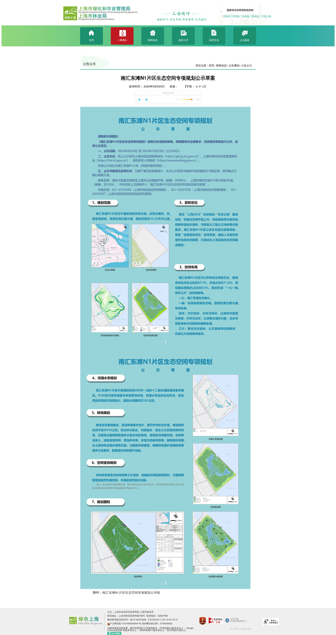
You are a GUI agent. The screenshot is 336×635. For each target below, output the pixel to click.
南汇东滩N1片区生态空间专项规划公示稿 (131, 592)
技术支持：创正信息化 (240, 628)
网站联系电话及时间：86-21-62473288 (127, 619)
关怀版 (236, 16)
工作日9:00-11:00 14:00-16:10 (163, 619)
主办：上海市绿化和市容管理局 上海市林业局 (130, 611)
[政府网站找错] (215, 620)
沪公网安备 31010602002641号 (125, 623)
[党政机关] (202, 616)
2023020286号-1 (238, 621)
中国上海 (266, 16)
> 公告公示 (245, 65)
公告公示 (89, 64)
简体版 (245, 16)
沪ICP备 (234, 618)
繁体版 (255, 16)
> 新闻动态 (220, 65)
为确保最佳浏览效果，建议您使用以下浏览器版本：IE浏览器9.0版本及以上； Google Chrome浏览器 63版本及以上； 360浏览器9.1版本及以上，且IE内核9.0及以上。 (150, 629)
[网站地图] (114, 633)
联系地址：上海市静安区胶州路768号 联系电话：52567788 (137, 615)
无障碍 (226, 16)
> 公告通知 (233, 65)
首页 (211, 65)
